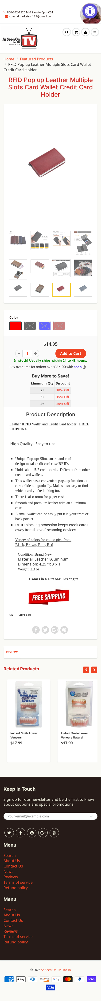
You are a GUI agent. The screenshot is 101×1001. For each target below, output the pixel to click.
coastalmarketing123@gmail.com (31, 16)
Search (10, 855)
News (8, 871)
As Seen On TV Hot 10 (56, 970)
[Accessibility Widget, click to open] (89, 11)
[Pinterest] (31, 832)
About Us (12, 860)
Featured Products (36, 59)
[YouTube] (54, 832)
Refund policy (16, 887)
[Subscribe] (91, 816)
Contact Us (13, 866)
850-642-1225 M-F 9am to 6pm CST (30, 12)
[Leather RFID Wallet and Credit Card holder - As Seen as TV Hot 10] (50, 168)
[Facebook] (20, 832)
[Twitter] (9, 832)
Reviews (12, 652)
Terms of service (18, 882)
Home (9, 59)
